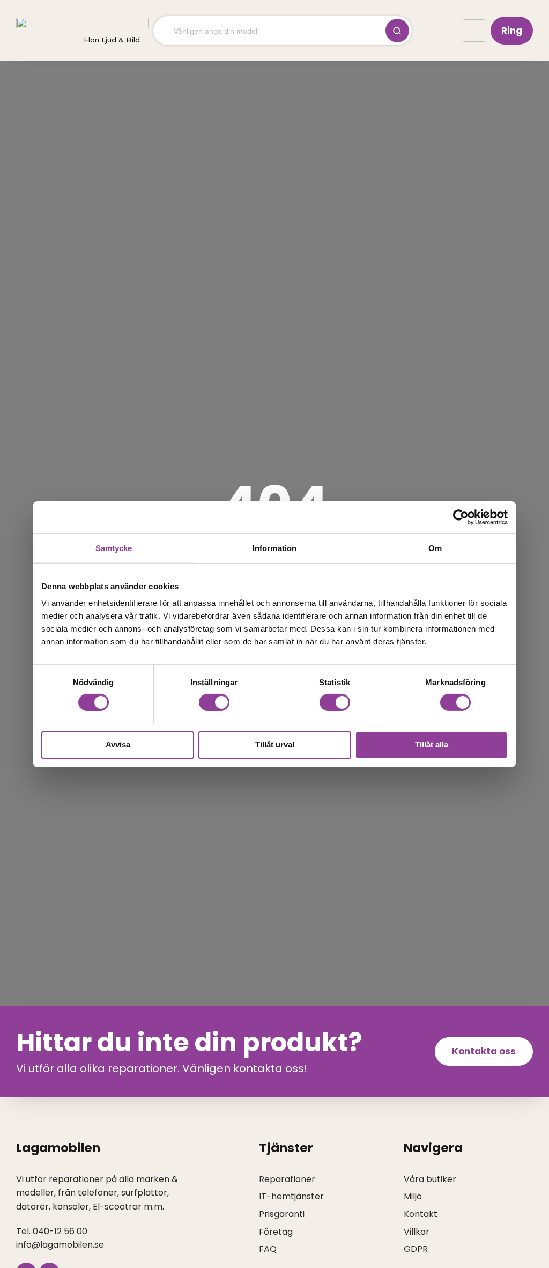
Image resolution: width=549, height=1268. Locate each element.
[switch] (214, 702)
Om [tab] (435, 547)
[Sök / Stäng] (397, 30)
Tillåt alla (431, 744)
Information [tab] (274, 547)
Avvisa (118, 744)
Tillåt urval (274, 744)
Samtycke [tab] (113, 547)
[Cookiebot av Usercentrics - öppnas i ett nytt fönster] (461, 517)
